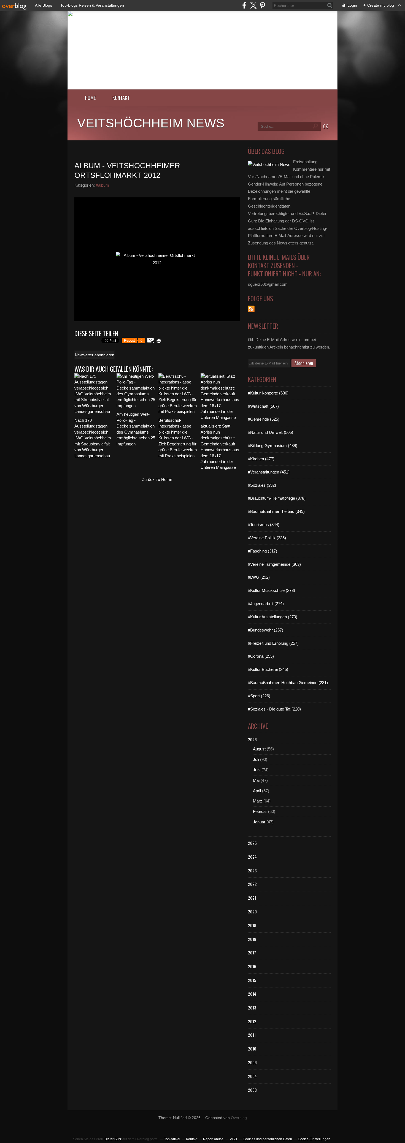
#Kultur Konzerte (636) (268, 393)
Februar (260, 811)
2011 (252, 1035)
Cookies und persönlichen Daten (267, 1139)
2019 (252, 925)
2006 (252, 1062)
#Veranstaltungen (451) (269, 472)
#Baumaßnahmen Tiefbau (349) (276, 511)
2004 (252, 1076)
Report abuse (213, 1139)
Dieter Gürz (112, 1139)
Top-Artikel (172, 1139)
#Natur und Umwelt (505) (270, 432)
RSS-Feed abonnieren (251, 309)
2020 (252, 911)
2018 (252, 939)
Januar (259, 822)
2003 (252, 1090)
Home (90, 97)
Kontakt (121, 97)
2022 (252, 884)
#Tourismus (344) (263, 524)
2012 (252, 1021)
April (257, 790)
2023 (252, 870)
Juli (256, 759)
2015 (252, 980)
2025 (252, 843)
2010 (252, 1049)
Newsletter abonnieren (94, 355)
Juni (256, 770)
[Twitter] (253, 5)
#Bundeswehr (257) (265, 630)
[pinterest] (262, 5)
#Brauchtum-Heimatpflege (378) (277, 498)
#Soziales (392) (262, 485)
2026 (252, 739)
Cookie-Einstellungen (314, 1139)
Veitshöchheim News (151, 123)
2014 (252, 994)
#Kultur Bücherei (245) (268, 669)
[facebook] (244, 5)
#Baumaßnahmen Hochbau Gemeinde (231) (288, 682)
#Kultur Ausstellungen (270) (272, 616)
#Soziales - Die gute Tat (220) (274, 709)
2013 (252, 1008)
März (257, 801)
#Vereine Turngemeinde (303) (274, 564)
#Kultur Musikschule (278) (271, 590)
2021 (252, 898)
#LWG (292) (259, 577)
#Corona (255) (261, 656)
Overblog (239, 1118)
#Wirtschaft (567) (263, 406)
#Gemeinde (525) (263, 419)
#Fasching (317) (262, 551)
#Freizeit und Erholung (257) (273, 643)
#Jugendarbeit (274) (266, 603)
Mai (256, 780)
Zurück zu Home (157, 479)
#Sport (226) (259, 695)
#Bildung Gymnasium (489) (272, 445)
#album (102, 185)
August (259, 749)
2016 (252, 966)
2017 (252, 952)
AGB (233, 1139)
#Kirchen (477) (261, 458)
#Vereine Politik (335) (267, 537)
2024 (252, 857)
